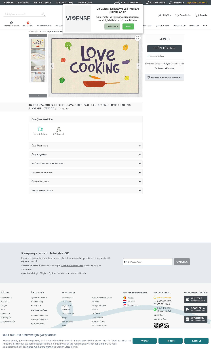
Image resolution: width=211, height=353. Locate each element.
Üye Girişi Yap (160, 318)
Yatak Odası (67, 301)
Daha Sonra (112, 26)
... (205, 25)
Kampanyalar (67, 297)
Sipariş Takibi (159, 314)
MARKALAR (194, 25)
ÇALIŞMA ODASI (145, 25)
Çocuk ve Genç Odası (102, 297)
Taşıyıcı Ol (5, 313)
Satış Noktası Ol (7, 321)
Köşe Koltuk (67, 305)
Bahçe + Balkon (99, 305)
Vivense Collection (39, 315)
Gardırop (66, 309)
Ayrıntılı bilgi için (54, 273)
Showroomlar (6, 297)
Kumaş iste (36, 305)
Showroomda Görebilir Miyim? (166, 77)
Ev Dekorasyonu (99, 325)
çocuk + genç (163, 25)
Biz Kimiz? (4, 301)
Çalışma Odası (98, 321)
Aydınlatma (97, 317)
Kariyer (3, 305)
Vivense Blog (37, 301)
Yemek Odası (67, 321)
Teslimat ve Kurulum (165, 68)
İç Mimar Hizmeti (39, 297)
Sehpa (64, 317)
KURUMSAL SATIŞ (64, 2)
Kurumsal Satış (37, 323)
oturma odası (44, 25)
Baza (64, 325)
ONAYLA (182, 262)
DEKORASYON (179, 25)
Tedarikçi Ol (85, 2)
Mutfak (95, 301)
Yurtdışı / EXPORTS (39, 319)
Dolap (95, 309)
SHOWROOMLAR (42, 2)
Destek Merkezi (164, 297)
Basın (2, 309)
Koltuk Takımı (68, 313)
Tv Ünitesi (96, 313)
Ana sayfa (33, 31)
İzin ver (128, 26)
